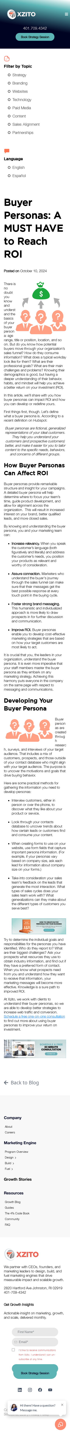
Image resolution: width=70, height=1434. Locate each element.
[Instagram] (30, 1390)
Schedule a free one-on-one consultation (34, 1016)
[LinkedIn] (20, 1390)
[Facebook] (40, 1390)
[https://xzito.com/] (21, 14)
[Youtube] (50, 1390)
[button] (66, 14)
